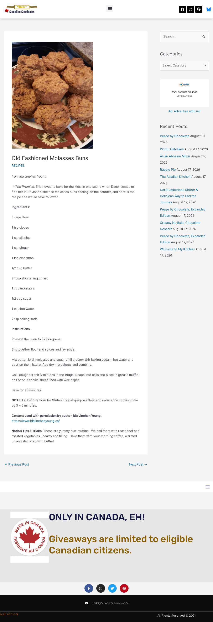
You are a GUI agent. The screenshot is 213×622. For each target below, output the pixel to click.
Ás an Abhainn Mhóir (175, 156)
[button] (109, 8)
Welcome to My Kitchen (177, 249)
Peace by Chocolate (174, 136)
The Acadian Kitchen (175, 177)
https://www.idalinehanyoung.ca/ (36, 421)
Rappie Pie (168, 169)
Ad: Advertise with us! (184, 111)
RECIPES (18, 166)
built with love (9, 614)
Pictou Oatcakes (172, 149)
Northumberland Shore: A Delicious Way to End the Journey (179, 196)
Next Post (138, 464)
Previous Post (17, 464)
